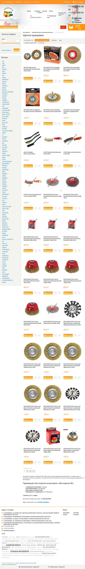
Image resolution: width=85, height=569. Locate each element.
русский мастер (23, 553)
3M (3, 61)
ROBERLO (5, 225)
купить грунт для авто (29, 545)
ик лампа (17, 542)
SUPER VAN (5, 257)
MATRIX (4, 167)
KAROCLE (4, 151)
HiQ (3, 143)
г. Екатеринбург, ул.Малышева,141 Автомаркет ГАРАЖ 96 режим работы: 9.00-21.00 (27, 516)
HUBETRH (5, 141)
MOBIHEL (4, 178)
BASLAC (4, 81)
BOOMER (4, 85)
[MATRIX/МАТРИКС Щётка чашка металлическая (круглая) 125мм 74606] (52, 275)
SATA (3, 237)
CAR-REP (4, 96)
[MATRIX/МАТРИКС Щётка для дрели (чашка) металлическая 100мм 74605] (52, 445)
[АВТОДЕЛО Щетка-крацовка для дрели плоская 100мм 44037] (33, 106)
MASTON (4, 165)
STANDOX (5, 251)
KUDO (4, 159)
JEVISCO (4, 149)
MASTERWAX (5, 163)
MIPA (3, 171)
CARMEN (4, 100)
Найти (16, 50)
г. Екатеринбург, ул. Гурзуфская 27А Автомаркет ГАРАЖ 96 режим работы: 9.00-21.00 (27, 520)
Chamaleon (5, 108)
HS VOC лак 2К (12, 536)
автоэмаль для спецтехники (51, 538)
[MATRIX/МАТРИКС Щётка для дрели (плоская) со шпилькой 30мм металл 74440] (52, 360)
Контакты (27, 2)
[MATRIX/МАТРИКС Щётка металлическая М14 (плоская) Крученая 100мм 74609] (33, 233)
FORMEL (4, 128)
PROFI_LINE (5, 208)
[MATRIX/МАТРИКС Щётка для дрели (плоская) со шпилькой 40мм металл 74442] (72, 360)
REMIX (4, 221)
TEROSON (5, 259)
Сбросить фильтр (6, 50)
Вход (68, 2)
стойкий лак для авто (48, 553)
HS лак (18, 537)
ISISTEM (4, 145)
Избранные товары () (57, 567)
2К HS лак (5, 537)
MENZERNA (5, 169)
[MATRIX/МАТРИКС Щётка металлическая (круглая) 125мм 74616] (72, 190)
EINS (3, 124)
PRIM (3, 204)
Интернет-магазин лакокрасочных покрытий (26, 563)
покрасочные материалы (37, 551)
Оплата (51, 11)
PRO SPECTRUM (6, 206)
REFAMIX (4, 216)
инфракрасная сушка (30, 542)
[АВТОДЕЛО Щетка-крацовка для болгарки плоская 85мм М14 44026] (52, 63)
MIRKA (4, 175)
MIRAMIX (4, 173)
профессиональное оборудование (10, 553)
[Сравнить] (39, 78)
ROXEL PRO (5, 227)
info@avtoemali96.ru (35, 17)
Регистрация (79, 2)
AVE (3, 75)
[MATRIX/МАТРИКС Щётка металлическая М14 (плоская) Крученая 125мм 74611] (72, 233)
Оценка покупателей (30, 42)
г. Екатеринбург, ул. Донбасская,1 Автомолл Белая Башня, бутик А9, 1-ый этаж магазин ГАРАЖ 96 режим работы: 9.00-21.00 (31, 513)
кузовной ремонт (13, 545)
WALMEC (4, 270)
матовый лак (33, 549)
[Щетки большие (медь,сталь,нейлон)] (33, 148)
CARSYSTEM (5, 102)
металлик (39, 549)
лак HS (24, 547)
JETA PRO (4, 147)
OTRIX (4, 192)
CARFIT (4, 98)
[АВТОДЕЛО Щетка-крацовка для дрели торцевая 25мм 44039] (72, 106)
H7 (3, 135)
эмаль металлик (46, 555)
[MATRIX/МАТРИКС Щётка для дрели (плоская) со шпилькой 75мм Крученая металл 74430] (72, 402)
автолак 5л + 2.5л (15, 538)
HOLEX (4, 139)
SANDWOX (5, 235)
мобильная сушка (46, 549)
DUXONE (4, 118)
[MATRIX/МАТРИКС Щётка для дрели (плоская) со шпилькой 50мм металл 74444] (33, 402)
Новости (18, 2)
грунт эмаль (11, 542)
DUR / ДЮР (5, 116)
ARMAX (4, 73)
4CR (3, 63)
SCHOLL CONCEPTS (7, 239)
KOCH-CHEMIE (6, 155)
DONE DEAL (5, 112)
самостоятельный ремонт (34, 553)
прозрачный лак (49, 551)
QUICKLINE (5, 212)
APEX (3, 71)
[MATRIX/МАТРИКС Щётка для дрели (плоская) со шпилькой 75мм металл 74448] (33, 445)
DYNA (3, 120)
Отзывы (36, 2)
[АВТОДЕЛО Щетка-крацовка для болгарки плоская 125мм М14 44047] (72, 63)
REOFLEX (4, 223)
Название (54, 40)
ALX (3, 67)
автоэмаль (22, 538)
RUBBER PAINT (6, 229)
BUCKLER (4, 94)
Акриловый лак (24, 536)
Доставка (44, 11)
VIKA (3, 268)
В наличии (41, 42)
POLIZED (4, 198)
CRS (3, 106)
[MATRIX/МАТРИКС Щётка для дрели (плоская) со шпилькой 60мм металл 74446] (52, 402)
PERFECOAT (5, 194)
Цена (60, 40)
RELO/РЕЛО (5, 219)
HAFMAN (4, 137)
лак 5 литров (18, 547)
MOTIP (4, 180)
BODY (3, 83)
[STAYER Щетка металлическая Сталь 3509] (72, 148)
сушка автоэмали (17, 555)
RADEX (4, 214)
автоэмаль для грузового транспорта (35, 538)
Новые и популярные (42, 40)
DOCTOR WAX (6, 110)
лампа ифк (26, 549)
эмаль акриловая (38, 555)
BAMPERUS (5, 79)
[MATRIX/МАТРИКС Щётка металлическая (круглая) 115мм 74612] (52, 190)
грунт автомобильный (35, 541)
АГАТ (3, 272)
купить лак (41, 545)
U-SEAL (4, 264)
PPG (3, 200)
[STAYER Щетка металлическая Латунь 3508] (52, 148)
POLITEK (4, 196)
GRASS (4, 133)
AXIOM (4, 77)
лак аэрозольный (31, 547)
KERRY (4, 153)
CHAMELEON (5, 104)
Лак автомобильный (42, 537)
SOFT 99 (4, 243)
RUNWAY (4, 231)
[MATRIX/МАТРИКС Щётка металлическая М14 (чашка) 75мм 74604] (33, 275)
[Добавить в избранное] (35, 78)
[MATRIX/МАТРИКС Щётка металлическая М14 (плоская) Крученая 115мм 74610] (52, 233)
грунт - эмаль (24, 540)
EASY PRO (5, 122)
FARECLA (4, 126)
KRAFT (4, 157)
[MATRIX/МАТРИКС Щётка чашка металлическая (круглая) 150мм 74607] (72, 275)
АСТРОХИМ (5, 274)
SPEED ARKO (5, 249)
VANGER (4, 266)
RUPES (4, 233)
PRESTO (4, 202)
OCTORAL (5, 190)
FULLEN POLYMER (7, 130)
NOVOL (4, 188)
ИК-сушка (31, 536)
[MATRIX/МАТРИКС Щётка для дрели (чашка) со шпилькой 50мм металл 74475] (72, 445)
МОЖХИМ (5, 276)
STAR (3, 253)
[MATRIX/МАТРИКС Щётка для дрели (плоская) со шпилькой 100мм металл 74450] (33, 360)
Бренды (29, 11)
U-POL (4, 262)
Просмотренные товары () (30, 567)
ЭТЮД (4, 282)
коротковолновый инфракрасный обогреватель (47, 542)
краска (3, 545)
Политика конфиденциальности (9, 564)
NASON (4, 184)
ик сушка (22, 542)
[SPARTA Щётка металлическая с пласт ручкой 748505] (33, 190)
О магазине (9, 2)
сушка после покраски (27, 555)
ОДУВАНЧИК (5, 278)
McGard (4, 182)
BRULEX (4, 89)
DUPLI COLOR (6, 114)
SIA (3, 241)
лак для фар (11, 549)
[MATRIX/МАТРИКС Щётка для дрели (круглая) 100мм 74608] (52, 317)
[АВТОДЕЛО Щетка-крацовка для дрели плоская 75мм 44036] (52, 106)
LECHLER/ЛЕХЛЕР (7, 161)
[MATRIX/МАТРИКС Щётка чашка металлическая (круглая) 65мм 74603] (33, 317)
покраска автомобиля (19, 551)
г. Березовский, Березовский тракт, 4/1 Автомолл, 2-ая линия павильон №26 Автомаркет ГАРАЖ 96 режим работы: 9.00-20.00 (31, 523)
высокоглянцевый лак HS (12, 541)
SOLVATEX (5, 245)
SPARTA (4, 247)
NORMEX (4, 186)
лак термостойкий (19, 549)
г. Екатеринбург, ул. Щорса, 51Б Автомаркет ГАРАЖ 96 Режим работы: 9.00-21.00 (26, 518)
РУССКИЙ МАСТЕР (7, 280)
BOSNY (4, 87)
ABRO (3, 65)
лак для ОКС (39, 547)
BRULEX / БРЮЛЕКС (7, 92)
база (3, 540)
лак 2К (12, 547)
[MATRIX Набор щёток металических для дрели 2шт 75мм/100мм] (33, 63)
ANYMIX (4, 69)
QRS (3, 210)
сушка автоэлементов (7, 555)
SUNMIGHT (5, 255)
